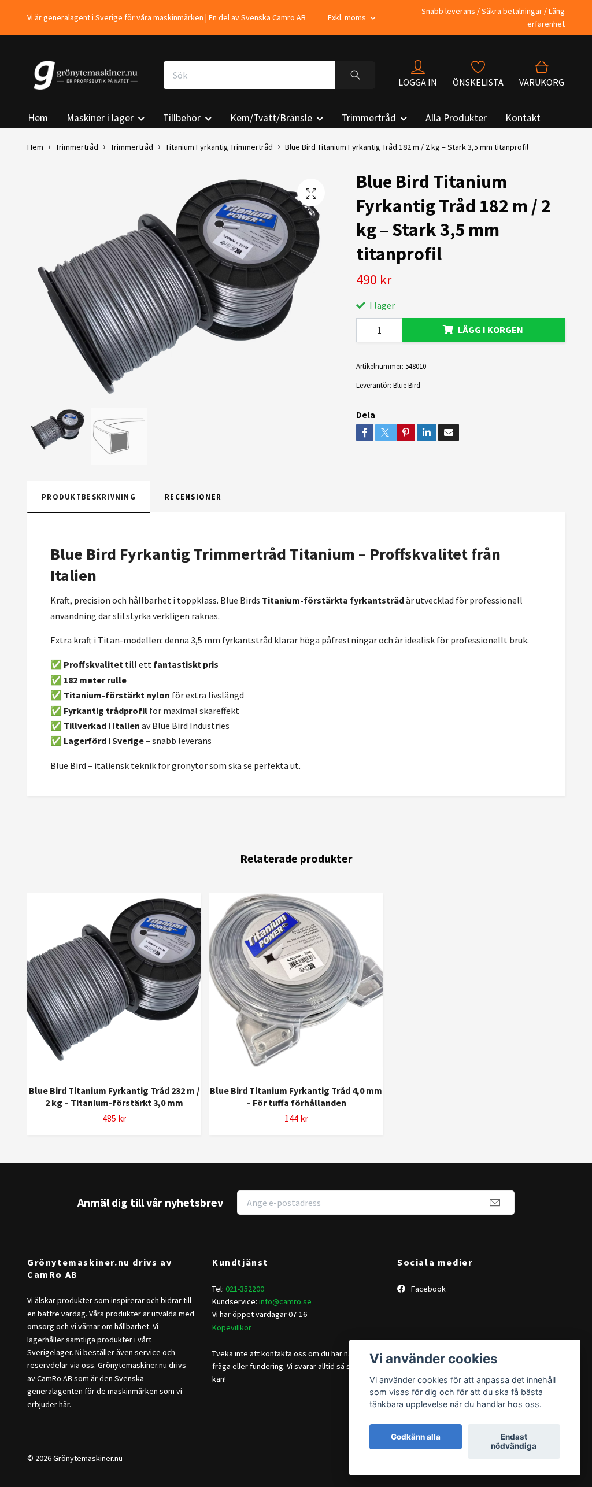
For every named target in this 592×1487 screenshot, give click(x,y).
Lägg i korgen (490, 329)
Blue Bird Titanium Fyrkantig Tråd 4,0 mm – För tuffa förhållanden (296, 1096)
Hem (38, 118)
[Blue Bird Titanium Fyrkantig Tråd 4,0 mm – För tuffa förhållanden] (296, 984)
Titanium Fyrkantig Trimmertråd (219, 147)
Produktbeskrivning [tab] (89, 496)
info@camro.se (285, 1301)
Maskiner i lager (100, 118)
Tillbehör (182, 118)
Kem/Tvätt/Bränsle (271, 118)
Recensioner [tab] (193, 496)
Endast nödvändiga (513, 1441)
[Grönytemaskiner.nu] (88, 75)
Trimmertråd (369, 118)
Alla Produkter (456, 118)
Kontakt (523, 118)
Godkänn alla (416, 1436)
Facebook (427, 1288)
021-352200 (244, 1288)
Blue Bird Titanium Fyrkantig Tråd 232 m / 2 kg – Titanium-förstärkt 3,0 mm (114, 1096)
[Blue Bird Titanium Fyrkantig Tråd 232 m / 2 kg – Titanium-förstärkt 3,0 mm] (114, 984)
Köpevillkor (231, 1327)
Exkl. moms (348, 17)
